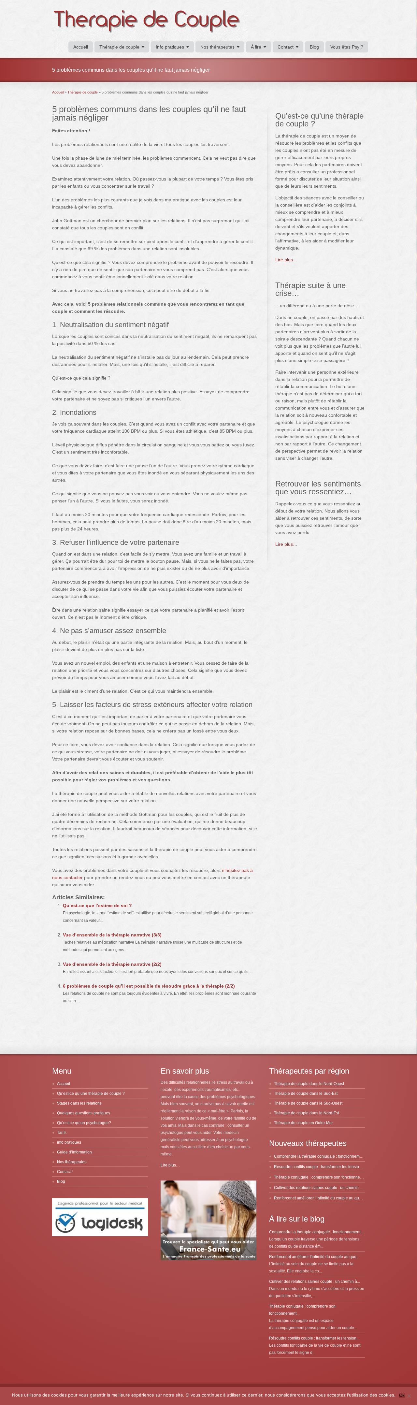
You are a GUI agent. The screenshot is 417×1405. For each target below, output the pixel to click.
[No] (409, 1396)
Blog (314, 47)
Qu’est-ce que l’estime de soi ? (97, 905)
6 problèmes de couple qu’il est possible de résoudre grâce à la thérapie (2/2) (149, 986)
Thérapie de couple (119, 47)
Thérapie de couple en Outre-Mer (303, 1123)
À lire (256, 47)
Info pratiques (170, 47)
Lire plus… (286, 259)
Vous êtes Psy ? (346, 47)
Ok (402, 1395)
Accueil (80, 47)
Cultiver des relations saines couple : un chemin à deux (323, 1187)
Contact (286, 47)
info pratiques (69, 1142)
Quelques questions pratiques (83, 1113)
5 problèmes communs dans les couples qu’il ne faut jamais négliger (149, 113)
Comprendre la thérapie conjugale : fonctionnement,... (316, 1232)
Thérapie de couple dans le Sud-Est (306, 1093)
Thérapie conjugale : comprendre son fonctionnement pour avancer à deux (340, 1177)
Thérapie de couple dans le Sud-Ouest (308, 1103)
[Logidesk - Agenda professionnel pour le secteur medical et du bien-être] (100, 1235)
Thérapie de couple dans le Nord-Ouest (309, 1083)
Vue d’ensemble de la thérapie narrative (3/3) (112, 934)
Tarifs (61, 1132)
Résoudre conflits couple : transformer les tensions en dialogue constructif (339, 1167)
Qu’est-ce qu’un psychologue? (84, 1123)
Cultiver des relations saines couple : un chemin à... (314, 1281)
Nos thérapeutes (217, 47)
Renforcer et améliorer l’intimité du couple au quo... (314, 1256)
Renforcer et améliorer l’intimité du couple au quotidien (322, 1198)
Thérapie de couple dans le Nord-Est (306, 1113)
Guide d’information (74, 1152)
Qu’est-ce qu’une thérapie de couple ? (91, 1093)
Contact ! (65, 1171)
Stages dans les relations (79, 1103)
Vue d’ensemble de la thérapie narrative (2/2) (112, 964)
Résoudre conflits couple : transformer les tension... (314, 1338)
